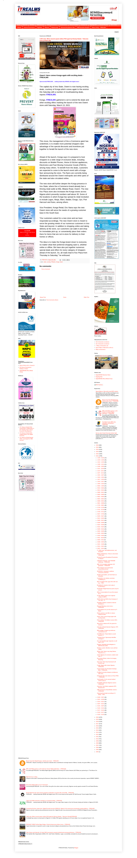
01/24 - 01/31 (100, 708)
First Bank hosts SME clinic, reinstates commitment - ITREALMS (109, 423)
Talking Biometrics (52, 24)
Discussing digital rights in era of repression (37, 784)
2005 (97, 749)
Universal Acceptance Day (68, 27)
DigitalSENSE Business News (103, 374)
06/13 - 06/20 (100, 518)
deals (45, 262)
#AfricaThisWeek (74, 24)
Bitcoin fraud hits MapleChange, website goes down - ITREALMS (110, 400)
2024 (97, 449)
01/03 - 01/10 (100, 714)
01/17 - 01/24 (100, 710)
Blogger (76, 847)
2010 (97, 738)
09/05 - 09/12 (100, 492)
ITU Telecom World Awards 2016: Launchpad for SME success (26, 439)
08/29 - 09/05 (100, 494)
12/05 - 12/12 (100, 464)
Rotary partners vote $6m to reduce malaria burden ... (106, 613)
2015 (97, 728)
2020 (97, 717)
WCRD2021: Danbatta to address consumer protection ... (105, 572)
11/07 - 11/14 (100, 473)
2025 (97, 447)
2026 (97, 445)
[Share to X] (66, 260)
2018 (97, 721)
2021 (97, 456)
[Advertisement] (65, 283)
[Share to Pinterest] (69, 260)
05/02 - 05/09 (100, 531)
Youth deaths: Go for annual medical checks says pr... (106, 680)
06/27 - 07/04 (100, 514)
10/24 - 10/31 (100, 477)
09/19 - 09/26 (100, 488)
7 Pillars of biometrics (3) (102, 345)
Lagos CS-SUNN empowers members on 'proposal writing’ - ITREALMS (44, 800)
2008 (97, 743)
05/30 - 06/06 (100, 522)
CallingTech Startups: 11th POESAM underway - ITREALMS (106, 561)
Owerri (61, 262)
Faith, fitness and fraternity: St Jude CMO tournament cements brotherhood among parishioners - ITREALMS (53, 832)
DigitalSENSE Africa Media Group (104, 378)
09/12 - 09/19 (100, 490)
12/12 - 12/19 (100, 462)
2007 (97, 745)
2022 (97, 453)
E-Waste (19, 27)
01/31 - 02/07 (100, 705)
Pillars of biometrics (100, 349)
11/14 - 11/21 (100, 470)
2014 (97, 730)
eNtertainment (40, 24)
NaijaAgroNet (93, 24)
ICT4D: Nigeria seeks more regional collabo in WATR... (106, 596)
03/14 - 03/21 (100, 546)
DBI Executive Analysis (83, 27)
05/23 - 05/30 (100, 524)
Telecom (46, 27)
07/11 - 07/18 (100, 509)
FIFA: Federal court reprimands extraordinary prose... (105, 568)
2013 (97, 732)
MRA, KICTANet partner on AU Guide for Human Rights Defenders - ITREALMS (109, 412)
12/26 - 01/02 (100, 457)
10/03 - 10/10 (100, 483)
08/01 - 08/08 (100, 503)
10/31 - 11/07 (100, 475)
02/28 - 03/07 (100, 697)
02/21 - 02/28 (100, 699)
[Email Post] (60, 259)
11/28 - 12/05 (100, 466)
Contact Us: (84, 24)
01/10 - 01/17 (100, 712)
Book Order (114, 24)
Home (18, 24)
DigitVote (39, 27)
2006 (97, 747)
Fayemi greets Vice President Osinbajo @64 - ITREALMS (107, 669)
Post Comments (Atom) (52, 300)
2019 (97, 719)
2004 (97, 751)
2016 (97, 725)
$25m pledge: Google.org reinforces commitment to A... (106, 631)
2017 (97, 723)
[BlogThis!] (64, 260)
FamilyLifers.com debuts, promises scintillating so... (106, 579)
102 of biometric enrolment (102, 342)
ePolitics (32, 24)
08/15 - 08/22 (100, 498)
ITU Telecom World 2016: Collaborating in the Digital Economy (26, 434)
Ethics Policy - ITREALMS (99, 27)
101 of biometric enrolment (102, 343)
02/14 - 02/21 (100, 701)
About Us (24, 24)
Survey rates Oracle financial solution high (106, 433)
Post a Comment (46, 269)
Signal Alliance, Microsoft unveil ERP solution (107, 391)
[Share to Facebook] (67, 260)
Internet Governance (29, 27)
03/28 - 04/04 (100, 542)
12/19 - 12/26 (100, 460)
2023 (97, 451)
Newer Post (43, 297)
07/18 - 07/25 (100, 507)
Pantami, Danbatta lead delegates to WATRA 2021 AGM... (106, 645)
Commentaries (63, 24)
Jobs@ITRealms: (103, 24)
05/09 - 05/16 (100, 529)
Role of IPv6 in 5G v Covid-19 (27, 365)
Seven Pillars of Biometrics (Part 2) (104, 347)
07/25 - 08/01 (100, 505)
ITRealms (53, 262)
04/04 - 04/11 (100, 539)
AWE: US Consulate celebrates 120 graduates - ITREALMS (106, 565)
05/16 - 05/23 (100, 526)
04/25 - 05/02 (100, 533)
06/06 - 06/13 (100, 520)
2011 (97, 736)
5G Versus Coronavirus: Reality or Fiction (26, 368)
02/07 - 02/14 (100, 703)
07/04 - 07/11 (100, 511)
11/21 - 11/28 (100, 468)
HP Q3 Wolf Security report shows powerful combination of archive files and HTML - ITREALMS (50, 792)
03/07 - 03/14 (100, 548)
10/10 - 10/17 (100, 481)
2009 (97, 741)
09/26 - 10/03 (100, 485)
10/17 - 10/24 (100, 479)
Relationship (54, 27)
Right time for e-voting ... (32, 776)
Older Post (86, 297)
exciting (49, 262)
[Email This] (63, 260)
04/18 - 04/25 (100, 535)
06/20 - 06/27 (100, 516)
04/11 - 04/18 (100, 537)
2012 (97, 734)
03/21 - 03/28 (100, 544)
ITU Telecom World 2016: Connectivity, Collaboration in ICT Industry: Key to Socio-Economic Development (27, 429)
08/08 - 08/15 (100, 501)
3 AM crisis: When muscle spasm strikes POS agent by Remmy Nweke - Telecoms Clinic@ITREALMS (51, 816)
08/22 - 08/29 (100, 496)
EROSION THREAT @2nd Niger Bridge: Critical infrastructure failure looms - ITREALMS (48, 824)
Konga (57, 262)
